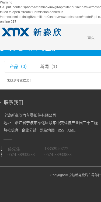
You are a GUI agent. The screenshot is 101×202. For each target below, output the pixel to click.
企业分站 (29, 130)
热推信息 (11, 130)
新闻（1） (50, 66)
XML (71, 130)
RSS (61, 130)
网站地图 (47, 130)
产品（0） (19, 66)
